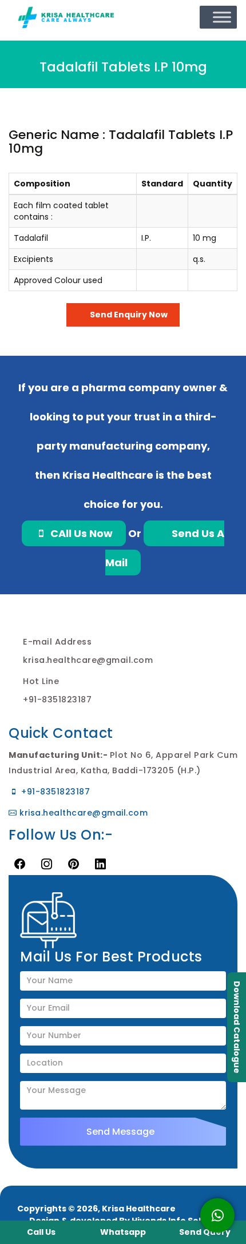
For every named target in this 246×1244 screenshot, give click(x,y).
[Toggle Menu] (222, 17)
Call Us (41, 1232)
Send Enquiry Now (128, 314)
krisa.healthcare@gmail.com (82, 812)
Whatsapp (123, 1232)
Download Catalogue (237, 1027)
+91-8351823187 (54, 791)
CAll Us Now (80, 533)
